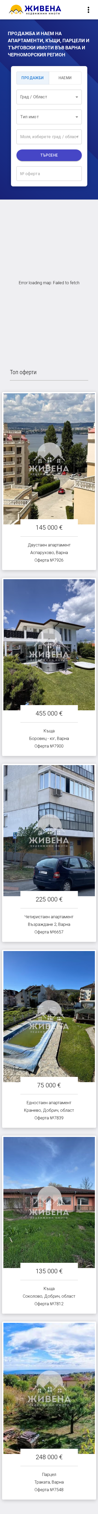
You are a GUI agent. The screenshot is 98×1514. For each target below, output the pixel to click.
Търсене (49, 155)
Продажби (32, 78)
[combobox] (49, 97)
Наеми (65, 78)
